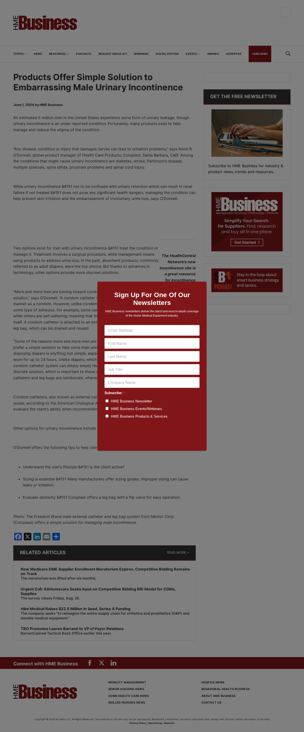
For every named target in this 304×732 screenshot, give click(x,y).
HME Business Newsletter (131, 401)
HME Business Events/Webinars (136, 409)
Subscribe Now (152, 433)
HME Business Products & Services (139, 416)
